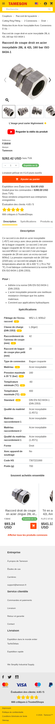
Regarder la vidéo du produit (32, 131)
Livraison (11, 608)
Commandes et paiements (19, 600)
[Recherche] (50, 9)
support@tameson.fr (16, 585)
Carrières (11, 577)
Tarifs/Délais (13, 643)
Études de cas (14, 569)
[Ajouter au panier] (33, 526)
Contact (11, 624)
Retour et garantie (15, 616)
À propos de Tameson (17, 561)
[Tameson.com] (17, 4)
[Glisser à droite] (5, 79)
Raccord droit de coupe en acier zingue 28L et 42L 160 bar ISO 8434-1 (20, 514)
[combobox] (27, 9)
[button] (4, 3)
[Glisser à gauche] (49, 79)
